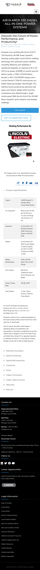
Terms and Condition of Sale (10, 528)
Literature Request (7, 435)
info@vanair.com (6, 429)
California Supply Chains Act (10, 540)
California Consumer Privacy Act (11, 536)
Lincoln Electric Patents (8, 519)
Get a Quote (20, 110)
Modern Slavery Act (7, 544)
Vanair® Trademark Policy (9, 515)
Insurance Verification (8, 532)
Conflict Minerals (6, 548)
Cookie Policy (5, 507)
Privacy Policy (5, 511)
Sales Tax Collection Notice (9, 523)
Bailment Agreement (7, 556)
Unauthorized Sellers (7, 552)
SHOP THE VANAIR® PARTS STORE (16, 118)
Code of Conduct (6, 503)
